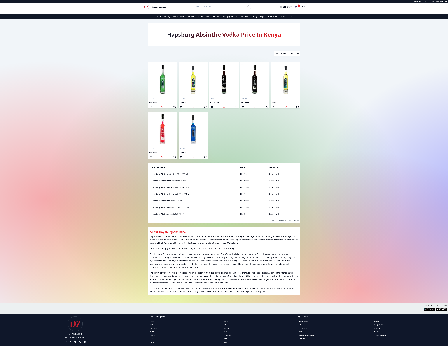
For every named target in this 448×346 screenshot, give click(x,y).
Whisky (167, 16)
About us (376, 321)
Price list (375, 332)
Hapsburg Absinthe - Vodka (287, 53)
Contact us (302, 339)
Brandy (254, 16)
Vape (262, 16)
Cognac (191, 16)
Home (158, 16)
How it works (303, 328)
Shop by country (378, 325)
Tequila (216, 16)
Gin (237, 16)
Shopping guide (304, 321)
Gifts (290, 16)
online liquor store (207, 288)
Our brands (376, 328)
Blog (300, 325)
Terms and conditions (380, 335)
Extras (282, 16)
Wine (175, 16)
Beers (182, 16)
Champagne (227, 16)
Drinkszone (159, 7)
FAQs (300, 332)
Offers (226, 342)
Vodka (200, 16)
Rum (208, 16)
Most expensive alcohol (306, 335)
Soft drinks (272, 16)
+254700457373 (420, 1)
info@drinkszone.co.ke (438, 1)
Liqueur (244, 16)
